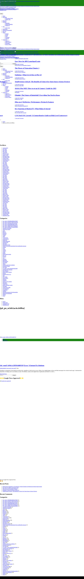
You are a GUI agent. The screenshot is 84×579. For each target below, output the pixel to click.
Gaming (4, 250)
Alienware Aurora (6, 229)
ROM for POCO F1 (7, 274)
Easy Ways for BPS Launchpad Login (8, 2)
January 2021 (5, 210)
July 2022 (5, 189)
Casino (4, 235)
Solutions (4, 280)
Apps (4, 230)
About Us (7, 40)
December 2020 (6, 212)
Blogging (4, 20)
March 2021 (5, 208)
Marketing (7, 23)
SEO (4, 26)
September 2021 (6, 201)
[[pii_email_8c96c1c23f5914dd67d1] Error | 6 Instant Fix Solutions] (8, 337)
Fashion (7, 33)
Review (4, 273)
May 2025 (5, 151)
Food (6, 36)
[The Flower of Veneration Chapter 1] (13, 65)
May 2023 (5, 177)
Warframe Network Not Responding (10, 292)
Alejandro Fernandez (7, 228)
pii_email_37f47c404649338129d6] (10, 268)
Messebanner (5, 261)
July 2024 (5, 162)
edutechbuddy (3, 368)
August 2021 (5, 202)
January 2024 (5, 168)
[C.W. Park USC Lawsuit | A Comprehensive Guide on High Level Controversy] (11, 112)
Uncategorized (6, 288)
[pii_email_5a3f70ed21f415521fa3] (10, 223)
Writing (4, 294)
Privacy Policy (8, 44)
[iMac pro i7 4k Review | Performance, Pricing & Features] (9, 99)
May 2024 (5, 163)
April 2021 (5, 207)
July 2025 (5, 149)
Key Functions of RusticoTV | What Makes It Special (23, 109)
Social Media (5, 278)
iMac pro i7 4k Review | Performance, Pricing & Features (24, 102)
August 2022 (5, 188)
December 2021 (6, 197)
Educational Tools (9, 18)
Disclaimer (7, 43)
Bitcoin (4, 231)
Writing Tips (7, 19)
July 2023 (5, 175)
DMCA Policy (8, 42)
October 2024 (5, 158)
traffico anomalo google (7, 285)
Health (6, 35)
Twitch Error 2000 (6, 287)
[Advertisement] (42, 134)
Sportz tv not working (7, 281)
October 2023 (5, 171)
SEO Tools (7, 27)
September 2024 (6, 159)
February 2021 (6, 209)
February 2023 (6, 181)
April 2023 (5, 178)
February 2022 (6, 195)
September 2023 (6, 172)
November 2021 (6, 199)
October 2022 (5, 185)
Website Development (7, 30)
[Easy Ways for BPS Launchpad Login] (12, 58)
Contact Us (5, 39)
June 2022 (5, 190)
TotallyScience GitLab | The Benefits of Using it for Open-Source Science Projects (32, 82)
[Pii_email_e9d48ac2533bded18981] (10, 227)
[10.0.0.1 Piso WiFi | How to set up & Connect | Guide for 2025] (9, 85)
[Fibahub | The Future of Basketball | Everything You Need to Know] (7, 92)
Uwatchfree (5, 289)
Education (5, 17)
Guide (4, 252)
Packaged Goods (6, 266)
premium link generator (7, 269)
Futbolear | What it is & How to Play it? (8, 4)
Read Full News (3, 373)
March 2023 (5, 180)
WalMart (4, 291)
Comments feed (6, 303)
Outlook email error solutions (9, 265)
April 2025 (5, 152)
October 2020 (5, 214)
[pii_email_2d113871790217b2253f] (10, 222)
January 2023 (5, 182)
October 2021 (5, 200)
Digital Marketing (9, 24)
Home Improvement (7, 254)
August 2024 (5, 161)
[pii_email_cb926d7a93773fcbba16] (10, 225)
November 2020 (6, 213)
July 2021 (5, 203)
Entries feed (5, 302)
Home (4, 16)
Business (4, 22)
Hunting (4, 256)
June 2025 (5, 150)
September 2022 (6, 187)
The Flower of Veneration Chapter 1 (7, 3)
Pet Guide (5, 267)
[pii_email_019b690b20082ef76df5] (10, 221)
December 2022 (6, 183)
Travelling (7, 37)
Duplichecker (5, 242)
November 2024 (6, 157)
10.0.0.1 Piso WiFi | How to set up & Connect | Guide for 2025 (26, 88)
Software (4, 279)
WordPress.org (6, 305)
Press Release (5, 270)
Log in (4, 301)
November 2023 (6, 170)
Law (4, 257)
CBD (4, 236)
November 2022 (6, 184)
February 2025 (6, 153)
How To (4, 31)
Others (4, 32)
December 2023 (6, 169)
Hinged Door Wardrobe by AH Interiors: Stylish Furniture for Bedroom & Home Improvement (19, 1)
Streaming (5, 282)
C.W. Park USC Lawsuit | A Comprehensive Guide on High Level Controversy (31, 115)
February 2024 (6, 167)
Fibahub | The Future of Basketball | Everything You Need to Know (27, 95)
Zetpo (4, 295)
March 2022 (5, 194)
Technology (5, 29)
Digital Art (7, 25)
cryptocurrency (6, 238)
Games (4, 249)
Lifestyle (7, 38)
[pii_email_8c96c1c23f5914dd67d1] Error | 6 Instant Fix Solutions (22, 365)
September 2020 (6, 215)
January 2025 (5, 155)
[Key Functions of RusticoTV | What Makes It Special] (11, 106)
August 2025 (5, 148)
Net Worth (5, 262)
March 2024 (5, 165)
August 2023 (5, 174)
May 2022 (5, 191)
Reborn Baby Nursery (7, 272)
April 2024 (5, 164)
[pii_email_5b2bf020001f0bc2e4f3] (10, 224)
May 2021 (5, 206)
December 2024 (6, 156)
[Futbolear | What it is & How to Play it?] (10, 72)
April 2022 (5, 193)
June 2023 (5, 176)
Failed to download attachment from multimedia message (14, 246)
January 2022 (5, 196)
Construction (5, 237)
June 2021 (5, 204)
